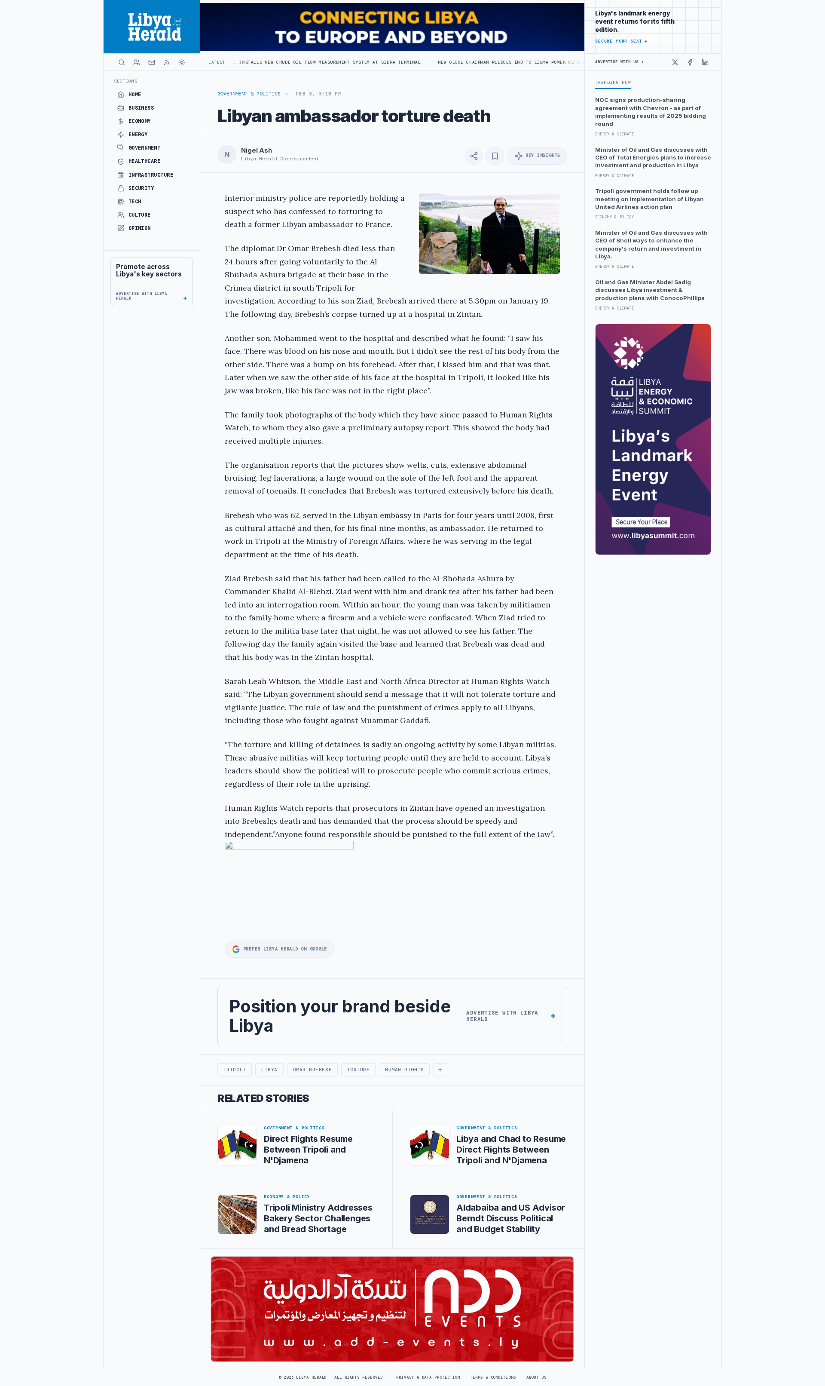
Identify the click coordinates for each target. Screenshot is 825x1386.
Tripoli (234, 1070)
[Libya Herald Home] (152, 26)
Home (134, 95)
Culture (139, 215)
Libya (269, 1070)
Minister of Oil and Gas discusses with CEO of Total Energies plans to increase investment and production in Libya (653, 157)
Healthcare (144, 161)
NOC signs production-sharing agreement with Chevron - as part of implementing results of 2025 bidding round (650, 111)
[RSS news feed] (167, 62)
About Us (536, 1377)
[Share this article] (474, 156)
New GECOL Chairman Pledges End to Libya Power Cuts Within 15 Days (467, 62)
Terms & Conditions (493, 1377)
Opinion (139, 228)
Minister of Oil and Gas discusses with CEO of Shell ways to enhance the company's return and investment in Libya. (651, 244)
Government (144, 148)
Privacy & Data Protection (428, 1377)
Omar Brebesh (312, 1070)
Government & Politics (249, 94)
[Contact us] (152, 62)
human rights (404, 1070)
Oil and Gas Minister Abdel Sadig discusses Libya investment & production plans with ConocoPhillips (650, 290)
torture (358, 1070)
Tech (134, 202)
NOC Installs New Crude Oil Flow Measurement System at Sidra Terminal (261, 62)
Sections (126, 81)
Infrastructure (151, 175)
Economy (139, 121)
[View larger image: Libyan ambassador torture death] (489, 233)
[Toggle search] (122, 62)
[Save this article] (495, 156)
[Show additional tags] (440, 1070)
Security (141, 188)
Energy (138, 135)
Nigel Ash (256, 150)
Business (141, 108)
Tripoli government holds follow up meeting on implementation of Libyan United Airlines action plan (649, 198)
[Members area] (137, 62)
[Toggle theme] (182, 62)
